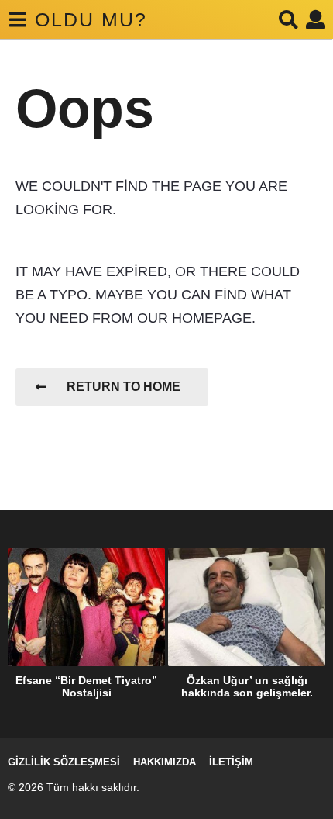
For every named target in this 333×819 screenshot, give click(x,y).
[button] (17, 19)
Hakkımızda (164, 762)
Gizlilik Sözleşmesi (64, 762)
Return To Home (123, 386)
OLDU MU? (91, 19)
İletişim (231, 762)
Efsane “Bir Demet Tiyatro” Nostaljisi (86, 686)
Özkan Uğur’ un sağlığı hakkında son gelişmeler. (247, 686)
